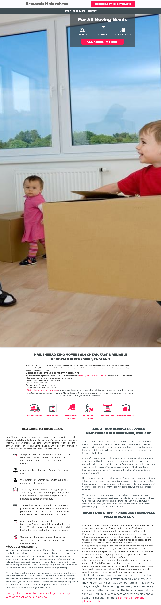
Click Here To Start (102, 41)
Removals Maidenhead (47, 4)
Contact (92, 11)
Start (68, 11)
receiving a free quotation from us (92, 376)
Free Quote (79, 11)
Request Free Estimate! (113, 3)
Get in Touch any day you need (42, 390)
